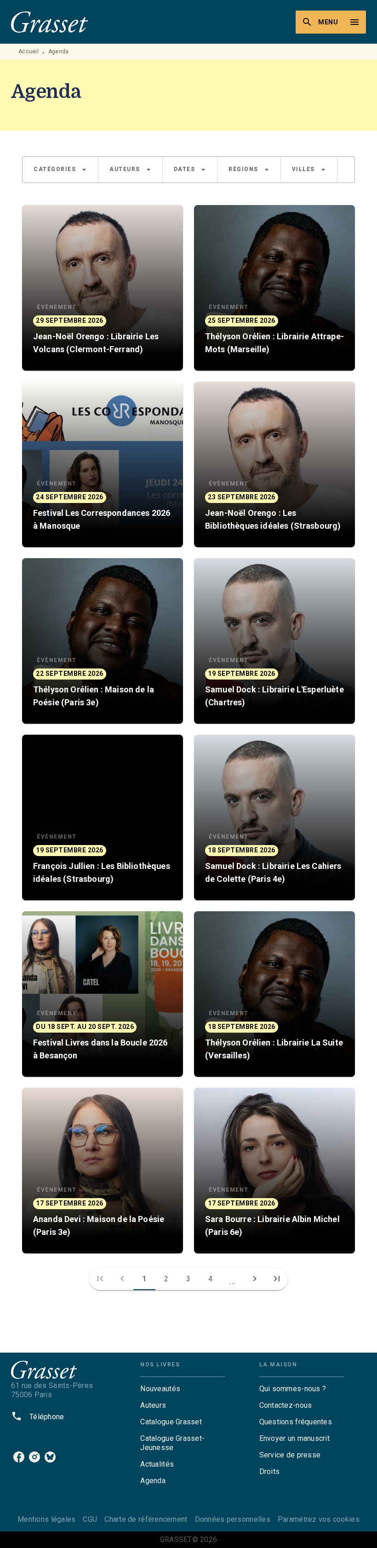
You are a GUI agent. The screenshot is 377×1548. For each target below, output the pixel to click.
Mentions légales (46, 1519)
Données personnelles (232, 1519)
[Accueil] (49, 22)
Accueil (28, 51)
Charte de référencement (145, 1519)
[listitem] (19, 1457)
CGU (90, 1519)
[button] (60, 170)
